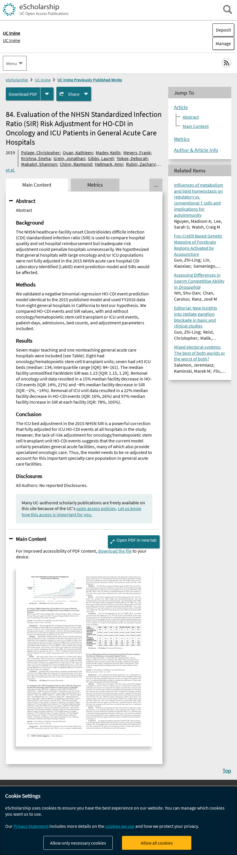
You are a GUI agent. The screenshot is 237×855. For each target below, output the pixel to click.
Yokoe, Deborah (132, 158)
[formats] (46, 93)
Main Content (31, 538)
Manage (221, 43)
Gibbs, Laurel (101, 158)
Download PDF (23, 94)
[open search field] (227, 9)
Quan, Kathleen (78, 152)
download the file (115, 551)
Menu (11, 63)
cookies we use (119, 826)
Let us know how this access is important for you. (81, 511)
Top (227, 770)
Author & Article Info (196, 150)
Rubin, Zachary (140, 164)
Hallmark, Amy (109, 164)
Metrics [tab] (95, 185)
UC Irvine (11, 40)
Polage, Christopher (40, 152)
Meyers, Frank (137, 152)
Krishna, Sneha (36, 158)
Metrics (182, 139)
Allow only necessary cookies (78, 843)
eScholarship (17, 79)
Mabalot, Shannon (39, 164)
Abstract (25, 200)
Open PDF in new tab (136, 540)
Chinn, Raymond (76, 164)
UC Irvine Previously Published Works (90, 79)
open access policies (96, 508)
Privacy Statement (31, 826)
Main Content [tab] (36, 185)
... (156, 185)
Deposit (223, 30)
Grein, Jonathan (69, 158)
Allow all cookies (157, 843)
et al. (10, 170)
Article (181, 107)
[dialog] (118, 820)
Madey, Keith (108, 152)
